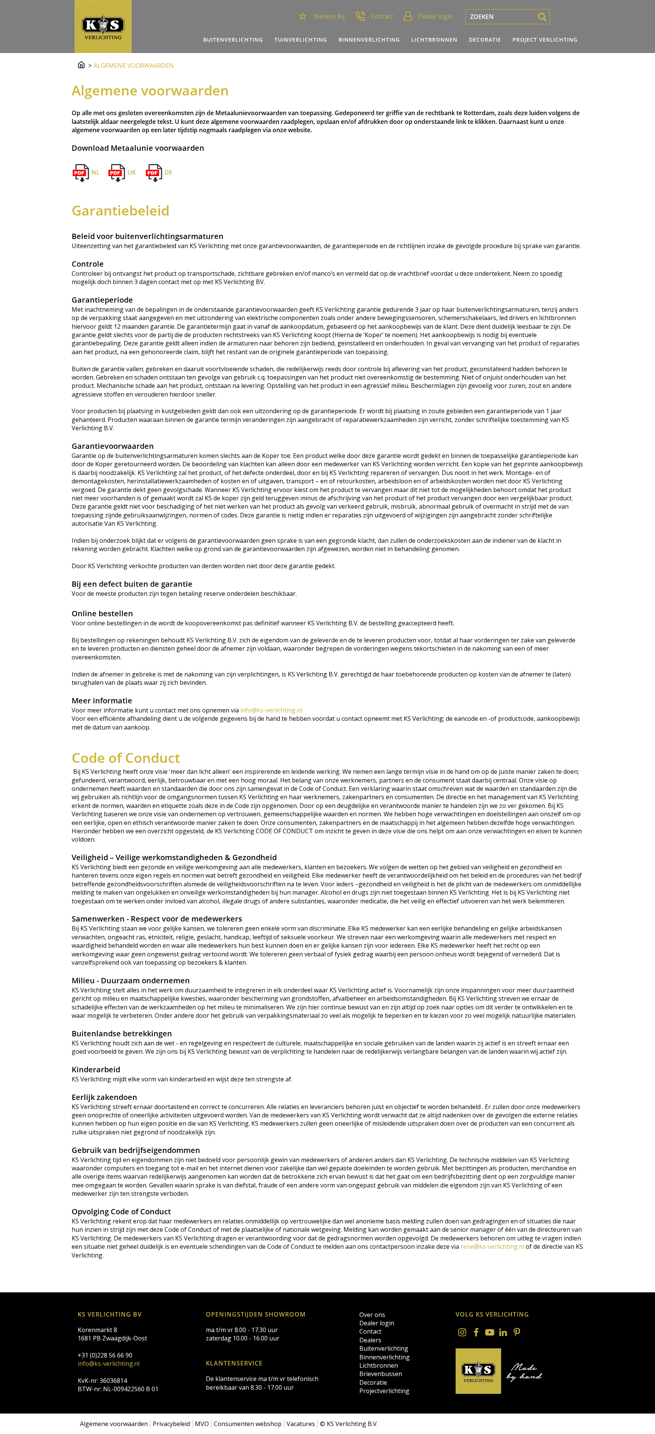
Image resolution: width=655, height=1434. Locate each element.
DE (167, 172)
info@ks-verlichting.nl (271, 710)
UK (131, 172)
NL (95, 172)
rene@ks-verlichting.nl (492, 1246)
